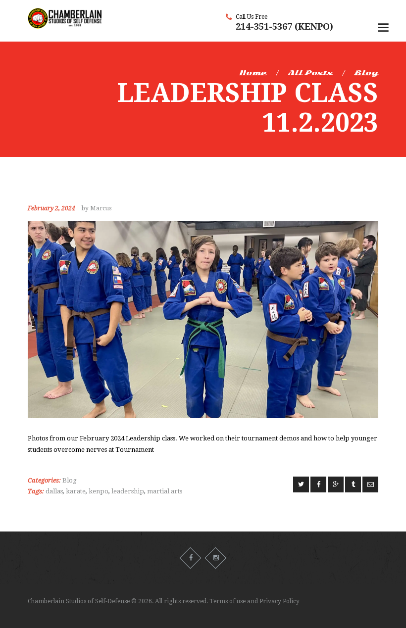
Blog (366, 72)
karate (76, 491)
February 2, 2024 (51, 208)
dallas (54, 491)
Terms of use (227, 601)
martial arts (164, 491)
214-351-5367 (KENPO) (284, 26)
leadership (127, 491)
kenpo (98, 491)
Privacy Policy (279, 601)
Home (252, 72)
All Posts (310, 72)
